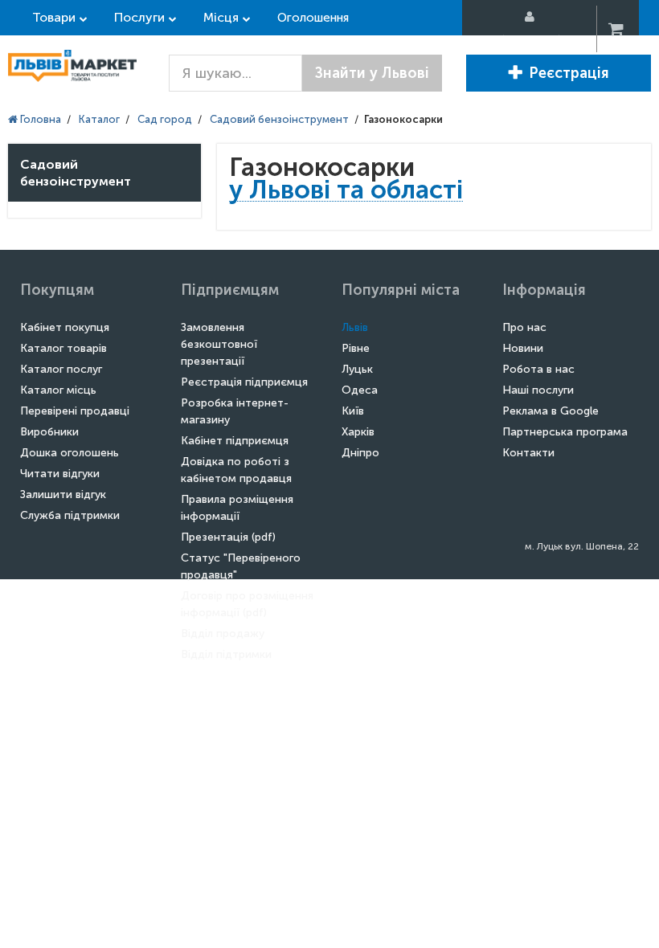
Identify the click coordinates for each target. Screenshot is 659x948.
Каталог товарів (63, 348)
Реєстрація (569, 73)
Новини (522, 348)
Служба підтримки (70, 515)
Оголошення (313, 17)
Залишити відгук (63, 494)
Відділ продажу (222, 633)
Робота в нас (538, 369)
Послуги (139, 17)
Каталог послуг (61, 369)
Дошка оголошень (69, 453)
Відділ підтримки (226, 654)
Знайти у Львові (372, 73)
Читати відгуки (60, 473)
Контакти (528, 453)
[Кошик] (617, 29)
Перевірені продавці (74, 411)
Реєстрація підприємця (244, 382)
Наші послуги (538, 390)
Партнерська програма (565, 432)
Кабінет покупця (64, 327)
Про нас (524, 327)
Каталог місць (58, 390)
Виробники (49, 432)
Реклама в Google (550, 411)
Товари (54, 17)
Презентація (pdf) (228, 537)
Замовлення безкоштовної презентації (219, 344)
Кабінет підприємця (235, 440)
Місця (221, 17)
